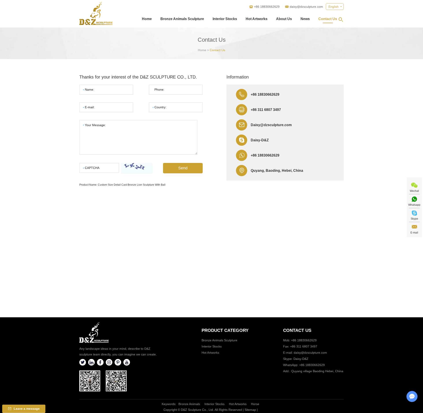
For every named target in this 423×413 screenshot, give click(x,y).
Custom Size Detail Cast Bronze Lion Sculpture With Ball (131, 184)
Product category (225, 330)
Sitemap (250, 409)
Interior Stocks (225, 19)
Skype (414, 218)
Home (147, 19)
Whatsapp (414, 204)
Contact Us (327, 19)
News (305, 19)
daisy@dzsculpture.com (306, 6)
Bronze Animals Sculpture (182, 19)
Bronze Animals (189, 404)
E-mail (414, 232)
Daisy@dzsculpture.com (271, 125)
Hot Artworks (256, 19)
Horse (255, 404)
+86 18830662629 (265, 155)
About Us (284, 19)
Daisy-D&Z (260, 140)
